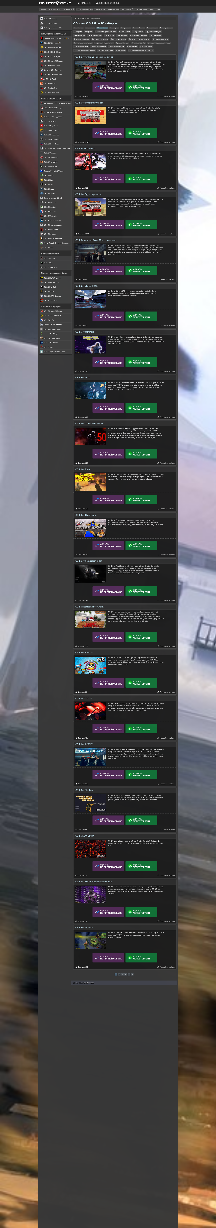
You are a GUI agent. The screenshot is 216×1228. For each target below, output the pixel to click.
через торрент (141, 88)
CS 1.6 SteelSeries (50, 267)
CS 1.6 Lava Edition (84, 836)
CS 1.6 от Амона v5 (51, 93)
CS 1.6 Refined (49, 202)
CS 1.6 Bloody (49, 258)
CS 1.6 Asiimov (49, 84)
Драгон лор (109, 43)
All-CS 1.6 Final (49, 79)
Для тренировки (146, 47)
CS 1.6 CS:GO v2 (50, 88)
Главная (85, 3)
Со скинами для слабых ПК (106, 32)
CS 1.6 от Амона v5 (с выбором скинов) (94, 57)
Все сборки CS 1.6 (109, 3)
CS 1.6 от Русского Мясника (89, 103)
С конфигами (132, 47)
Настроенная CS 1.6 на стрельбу (57, 103)
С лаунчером (138, 32)
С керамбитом (113, 9)
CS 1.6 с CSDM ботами (52, 75)
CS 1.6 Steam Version (52, 221)
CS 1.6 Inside (48, 189)
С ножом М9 (100, 9)
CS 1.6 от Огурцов (84, 927)
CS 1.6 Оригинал (50, 19)
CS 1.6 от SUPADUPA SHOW (89, 423)
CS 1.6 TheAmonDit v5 (52, 316)
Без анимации (79, 35)
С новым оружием (81, 47)
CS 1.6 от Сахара (50, 343)
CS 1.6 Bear (48, 248)
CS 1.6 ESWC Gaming (52, 296)
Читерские (88, 32)
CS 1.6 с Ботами (50, 23)
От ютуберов (102, 28)
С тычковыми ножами (138, 35)
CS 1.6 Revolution (50, 230)
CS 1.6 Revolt (48, 184)
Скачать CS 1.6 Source (52, 70)
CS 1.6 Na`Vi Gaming (51, 278)
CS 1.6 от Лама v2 (84, 652)
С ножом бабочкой (84, 9)
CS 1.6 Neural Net (50, 47)
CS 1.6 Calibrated (50, 157)
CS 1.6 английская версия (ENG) (56, 148)
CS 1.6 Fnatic (48, 291)
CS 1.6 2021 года (50, 43)
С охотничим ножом (118, 39)
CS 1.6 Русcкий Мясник (52, 61)
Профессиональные (105, 50)
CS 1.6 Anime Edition (85, 148)
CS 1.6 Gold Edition (51, 130)
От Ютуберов (154, 9)
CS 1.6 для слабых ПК (52, 28)
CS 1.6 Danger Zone (51, 66)
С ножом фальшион (81, 39)
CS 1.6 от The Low (84, 790)
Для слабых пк (138, 28)
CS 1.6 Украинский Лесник (54, 352)
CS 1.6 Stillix (48, 347)
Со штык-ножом (155, 35)
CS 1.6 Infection (49, 207)
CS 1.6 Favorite (49, 234)
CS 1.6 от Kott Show (51, 338)
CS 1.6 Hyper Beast (51, 144)
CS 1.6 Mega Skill (50, 126)
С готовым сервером (116, 47)
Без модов (114, 28)
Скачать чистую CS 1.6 (52, 198)
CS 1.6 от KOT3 (49, 212)
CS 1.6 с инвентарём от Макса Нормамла (95, 240)
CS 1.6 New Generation (52, 239)
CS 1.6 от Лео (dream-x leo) (88, 561)
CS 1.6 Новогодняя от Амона (89, 607)
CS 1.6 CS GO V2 (83, 698)
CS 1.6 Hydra (48, 175)
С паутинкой (121, 50)
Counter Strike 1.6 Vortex (53, 171)
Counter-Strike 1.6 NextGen (54, 38)
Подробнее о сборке (167, 96)
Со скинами (90, 28)
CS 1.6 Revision (49, 121)
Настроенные (152, 28)
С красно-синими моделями (84, 50)
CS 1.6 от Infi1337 (83, 744)
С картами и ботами (98, 47)
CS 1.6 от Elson (82, 469)
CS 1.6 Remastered (51, 135)
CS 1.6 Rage (48, 180)
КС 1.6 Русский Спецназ (53, 108)
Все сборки (78, 28)
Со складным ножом (100, 39)
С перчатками (141, 9)
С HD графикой (127, 9)
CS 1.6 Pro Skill (49, 287)
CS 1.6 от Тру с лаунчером (88, 194)
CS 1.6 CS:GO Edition (52, 52)
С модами (78, 32)
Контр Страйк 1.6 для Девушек (55, 243)
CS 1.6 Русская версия (52, 225)
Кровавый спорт (122, 43)
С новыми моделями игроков (159, 43)
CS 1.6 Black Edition (51, 139)
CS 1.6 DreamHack (51, 282)
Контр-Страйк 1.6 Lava (52, 112)
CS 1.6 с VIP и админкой (53, 117)
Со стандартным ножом (83, 43)
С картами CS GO (138, 43)
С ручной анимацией (153, 32)
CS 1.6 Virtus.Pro (50, 300)
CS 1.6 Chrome (49, 153)
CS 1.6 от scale (82, 377)
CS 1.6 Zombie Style (51, 57)
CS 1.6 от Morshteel (84, 332)
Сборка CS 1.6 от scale (52, 325)
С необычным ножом (160, 39)
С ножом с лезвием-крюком (139, 39)
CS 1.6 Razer (48, 263)
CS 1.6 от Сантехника (85, 515)
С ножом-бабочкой (95, 35)
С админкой (69, 9)
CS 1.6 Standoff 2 (50, 162)
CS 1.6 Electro (49, 193)
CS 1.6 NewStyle (50, 166)
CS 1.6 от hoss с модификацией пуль (93, 882)
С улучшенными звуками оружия (140, 50)
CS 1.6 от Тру (48, 320)
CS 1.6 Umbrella (49, 216)
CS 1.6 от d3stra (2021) (86, 286)
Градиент (98, 43)
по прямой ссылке (111, 87)
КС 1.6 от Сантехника (52, 329)
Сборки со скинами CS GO (51, 9)
